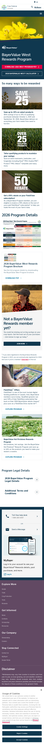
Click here (25, 359)
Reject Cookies (22, 733)
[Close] (41, 689)
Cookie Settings (22, 727)
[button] (22, 479)
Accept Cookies (22, 740)
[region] (22, 715)
